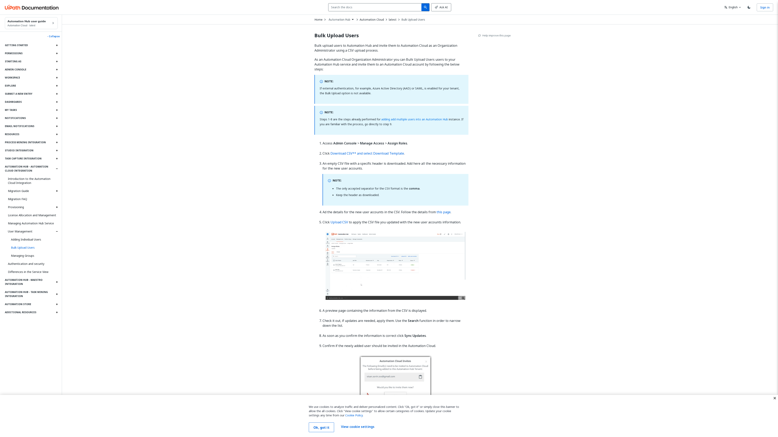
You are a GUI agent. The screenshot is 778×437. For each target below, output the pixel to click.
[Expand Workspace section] (57, 78)
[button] (33, 248)
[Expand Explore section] (57, 86)
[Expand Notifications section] (57, 118)
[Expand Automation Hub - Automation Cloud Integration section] (57, 169)
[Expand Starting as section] (57, 61)
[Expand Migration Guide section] (57, 191)
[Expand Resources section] (57, 134)
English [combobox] (731, 7)
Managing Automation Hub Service (31, 223)
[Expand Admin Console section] (57, 69)
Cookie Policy (354, 415)
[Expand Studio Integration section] (57, 150)
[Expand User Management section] (57, 231)
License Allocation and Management (32, 215)
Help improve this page (496, 35)
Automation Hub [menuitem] (339, 19)
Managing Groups (22, 256)
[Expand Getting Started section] (57, 45)
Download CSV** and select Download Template (367, 153)
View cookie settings (357, 426)
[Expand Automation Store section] (57, 304)
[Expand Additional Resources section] (57, 312)
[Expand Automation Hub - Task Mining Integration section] (57, 294)
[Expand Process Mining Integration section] (57, 142)
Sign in (765, 7)
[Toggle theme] (749, 7)
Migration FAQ (17, 199)
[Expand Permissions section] (57, 53)
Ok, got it (321, 427)
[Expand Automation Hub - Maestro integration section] (57, 282)
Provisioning (16, 207)
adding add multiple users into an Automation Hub (414, 119)
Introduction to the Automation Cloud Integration (29, 181)
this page (444, 212)
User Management (20, 231)
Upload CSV (339, 222)
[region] (389, 416)
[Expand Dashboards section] (57, 102)
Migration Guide (18, 191)
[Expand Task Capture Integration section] (57, 158)
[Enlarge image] (395, 266)
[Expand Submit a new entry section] (57, 94)
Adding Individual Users (26, 239)
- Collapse (53, 36)
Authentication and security (26, 264)
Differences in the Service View (28, 272)
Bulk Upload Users (413, 19)
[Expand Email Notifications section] (57, 126)
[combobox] (375, 7)
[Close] (775, 398)
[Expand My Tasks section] (57, 110)
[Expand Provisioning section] (57, 207)
